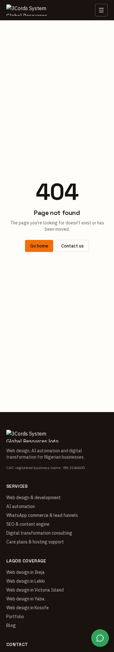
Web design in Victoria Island (35, 590)
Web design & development (33, 497)
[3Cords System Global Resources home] (29, 10)
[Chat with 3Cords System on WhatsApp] (100, 638)
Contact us (72, 246)
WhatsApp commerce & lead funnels (42, 515)
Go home (39, 246)
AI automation (20, 506)
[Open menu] (101, 10)
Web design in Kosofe (27, 608)
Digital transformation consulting (39, 533)
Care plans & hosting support (35, 542)
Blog (11, 625)
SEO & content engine (27, 524)
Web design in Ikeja (25, 572)
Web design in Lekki (25, 581)
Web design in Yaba (25, 599)
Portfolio (15, 616)
